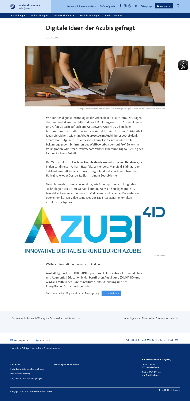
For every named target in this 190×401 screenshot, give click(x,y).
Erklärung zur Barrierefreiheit (67, 364)
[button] (164, 5)
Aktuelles (36, 348)
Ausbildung (17, 15)
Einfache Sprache (107, 6)
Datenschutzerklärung (20, 373)
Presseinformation (52, 348)
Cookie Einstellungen (170, 390)
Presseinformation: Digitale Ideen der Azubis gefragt (73, 293)
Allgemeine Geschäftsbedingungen (26, 378)
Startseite (14, 348)
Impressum (15, 364)
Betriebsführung (88, 15)
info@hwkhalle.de (150, 375)
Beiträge (25, 348)
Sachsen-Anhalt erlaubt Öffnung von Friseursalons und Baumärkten (46, 318)
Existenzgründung (63, 15)
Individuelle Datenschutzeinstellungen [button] (27, 369)
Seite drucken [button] (46, 340)
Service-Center (112, 15)
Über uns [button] (70, 6)
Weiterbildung (38, 15)
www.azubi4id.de (87, 193)
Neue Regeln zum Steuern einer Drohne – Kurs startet (151, 318)
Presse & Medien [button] (87, 6)
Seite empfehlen (21, 340)
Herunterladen (111, 293)
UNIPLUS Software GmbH (40, 391)
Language (147, 6)
